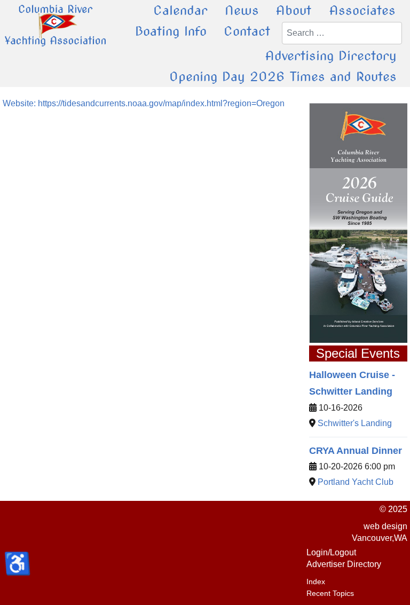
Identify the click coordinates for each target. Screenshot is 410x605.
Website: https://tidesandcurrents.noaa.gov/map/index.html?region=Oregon (144, 103)
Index (315, 581)
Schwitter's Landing (355, 423)
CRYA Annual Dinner (355, 450)
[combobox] (342, 33)
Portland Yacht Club (355, 481)
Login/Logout (331, 552)
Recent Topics (330, 593)
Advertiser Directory (343, 564)
